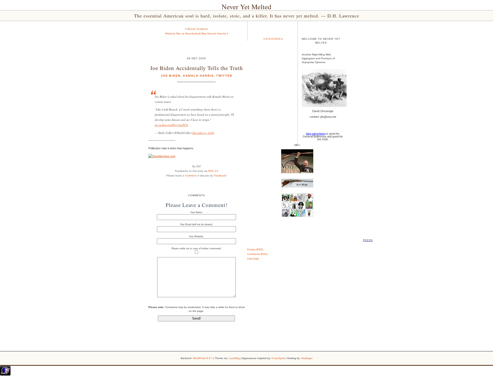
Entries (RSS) (255, 249)
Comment (190, 175)
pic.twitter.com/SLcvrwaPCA (171, 125)
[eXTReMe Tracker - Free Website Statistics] (5, 374)
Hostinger (306, 358)
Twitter (224, 75)
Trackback (220, 175)
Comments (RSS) (257, 254)
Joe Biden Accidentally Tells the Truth (196, 68)
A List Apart (278, 358)
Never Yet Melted (246, 6)
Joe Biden (171, 75)
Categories (273, 38)
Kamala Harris (198, 75)
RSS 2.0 (213, 171)
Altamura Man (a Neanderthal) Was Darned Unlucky (195, 33)
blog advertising (316, 133)
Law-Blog (234, 358)
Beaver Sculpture (197, 28)
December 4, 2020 (203, 133)
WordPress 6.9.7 (203, 358)
